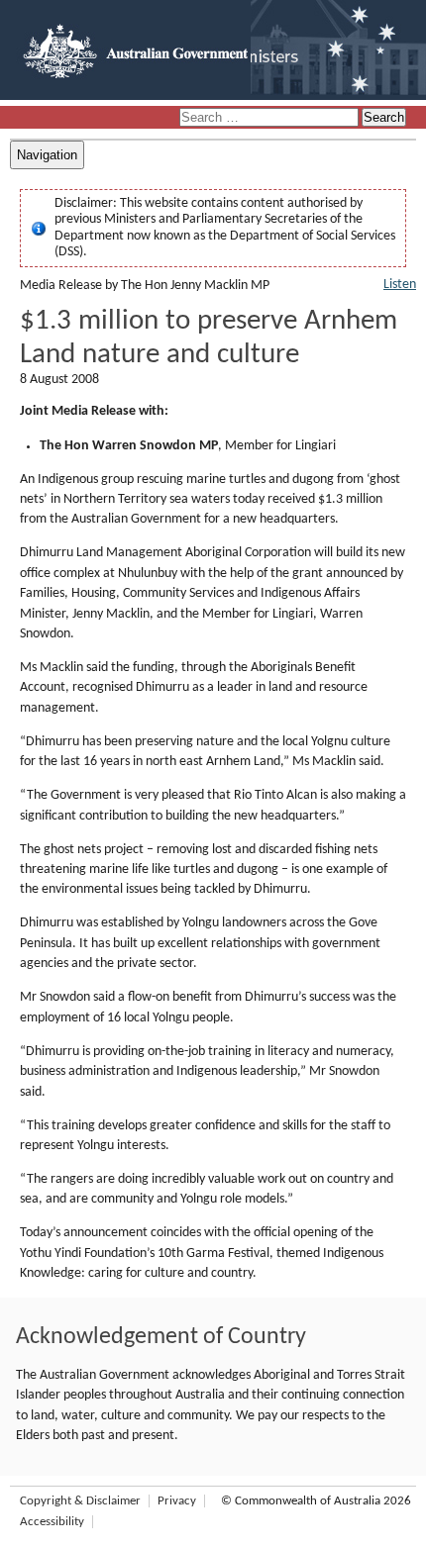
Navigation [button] (47, 154)
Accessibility (52, 1521)
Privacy (177, 1501)
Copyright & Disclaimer (80, 1501)
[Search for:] (270, 118)
